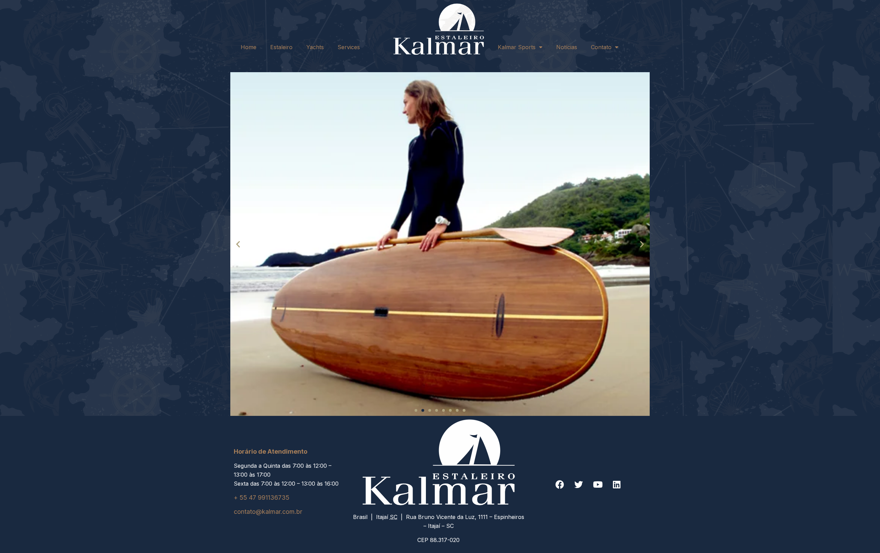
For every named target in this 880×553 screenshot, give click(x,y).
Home (248, 47)
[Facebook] (560, 484)
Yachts (315, 47)
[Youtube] (597, 484)
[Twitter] (578, 484)
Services (349, 47)
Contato (601, 47)
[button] (238, 244)
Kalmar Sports (517, 47)
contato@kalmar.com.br (268, 511)
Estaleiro (281, 47)
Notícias (566, 47)
